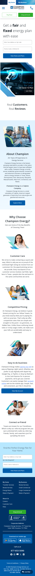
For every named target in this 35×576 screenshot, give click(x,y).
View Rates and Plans (17, 56)
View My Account (17, 391)
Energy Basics (7, 490)
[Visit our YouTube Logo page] (17, 554)
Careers (5, 501)
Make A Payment (8, 493)
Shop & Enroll (25, 15)
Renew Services (7, 488)
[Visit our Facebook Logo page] (11, 554)
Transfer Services (8, 485)
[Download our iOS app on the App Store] (25, 540)
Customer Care (7, 504)
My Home (11, 2)
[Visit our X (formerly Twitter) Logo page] (21, 554)
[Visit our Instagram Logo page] (14, 554)
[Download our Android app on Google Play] (10, 540)
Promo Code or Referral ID (11, 49)
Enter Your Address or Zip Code (12, 42)
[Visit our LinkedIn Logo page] (24, 554)
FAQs (4, 507)
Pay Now (9, 15)
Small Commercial (24, 488)
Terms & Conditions (12, 563)
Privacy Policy (24, 563)
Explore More (17, 203)
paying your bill (25, 367)
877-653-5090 (17, 550)
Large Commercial (24, 490)
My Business (22, 2)
